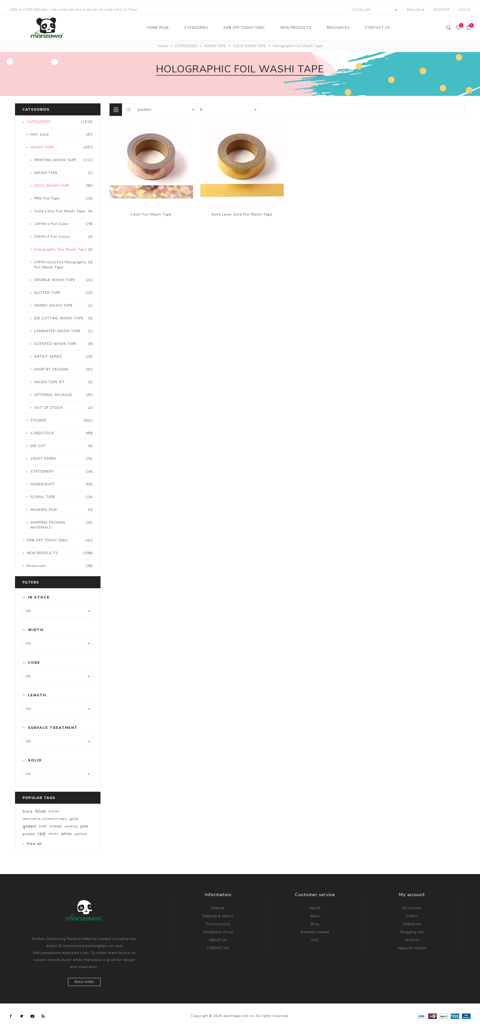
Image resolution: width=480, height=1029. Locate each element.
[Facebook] (11, 1016)
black (28, 811)
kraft (43, 826)
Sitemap (218, 908)
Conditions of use (218, 932)
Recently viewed (315, 932)
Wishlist (412, 940)
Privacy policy (218, 924)
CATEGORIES (196, 27)
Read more (84, 982)
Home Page (158, 27)
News (315, 916)
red (42, 834)
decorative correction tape (45, 818)
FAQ (315, 940)
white (66, 834)
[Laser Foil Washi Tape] (151, 165)
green (29, 826)
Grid (116, 109)
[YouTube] (32, 1016)
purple (29, 833)
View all (34, 843)
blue (41, 811)
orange (56, 826)
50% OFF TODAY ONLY (244, 27)
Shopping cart (412, 932)
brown (54, 811)
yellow (81, 833)
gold (74, 818)
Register (442, 10)
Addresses (412, 924)
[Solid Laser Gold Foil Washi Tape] (242, 165)
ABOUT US (218, 940)
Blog (315, 924)
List (128, 109)
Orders (412, 916)
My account (412, 908)
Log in (464, 10)
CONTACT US (377, 27)
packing (71, 826)
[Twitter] (22, 1016)
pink (84, 826)
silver (53, 833)
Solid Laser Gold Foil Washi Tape (242, 214)
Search (315, 908)
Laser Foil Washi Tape (151, 214)
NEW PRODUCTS (296, 27)
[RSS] (43, 1016)
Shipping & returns (218, 916)
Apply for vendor (412, 948)
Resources (338, 27)
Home (163, 46)
